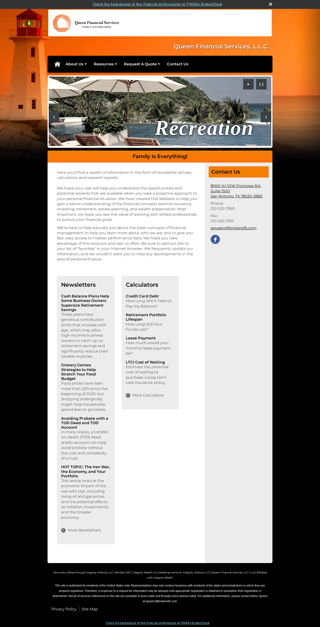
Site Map (90, 609)
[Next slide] (266, 117)
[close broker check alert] (270, 4)
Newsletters (78, 284)
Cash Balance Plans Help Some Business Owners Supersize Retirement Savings (85, 303)
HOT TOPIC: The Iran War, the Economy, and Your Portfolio (85, 471)
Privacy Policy (64, 609)
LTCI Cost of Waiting (145, 362)
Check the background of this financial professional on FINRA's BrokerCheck (157, 4)
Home (57, 64)
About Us (74, 64)
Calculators (142, 284)
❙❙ (261, 84)
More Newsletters (84, 530)
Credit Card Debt (142, 296)
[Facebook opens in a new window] (215, 239)
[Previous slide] (54, 117)
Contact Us (177, 64)
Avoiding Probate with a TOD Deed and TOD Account (84, 423)
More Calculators (148, 395)
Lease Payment (141, 338)
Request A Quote (140, 64)
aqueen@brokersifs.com (234, 228)
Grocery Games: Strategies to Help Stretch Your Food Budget (78, 372)
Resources (104, 64)
